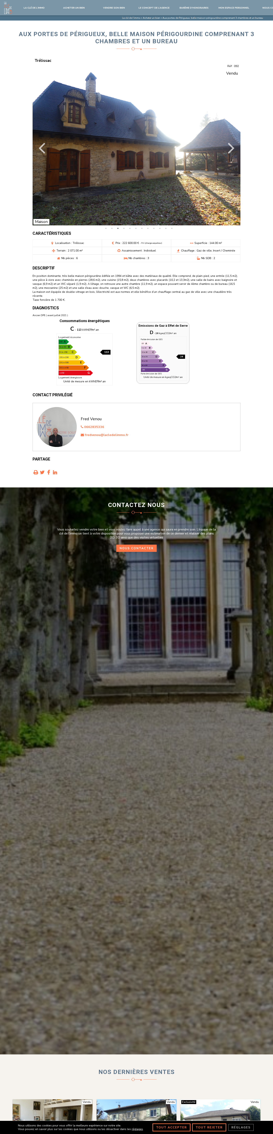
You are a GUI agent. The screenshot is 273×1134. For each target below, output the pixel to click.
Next (230, 147)
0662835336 (93, 427)
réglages (137, 1129)
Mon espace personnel (233, 7)
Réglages (241, 1127)
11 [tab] (166, 228)
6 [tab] (136, 228)
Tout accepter (171, 1127)
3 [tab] (118, 228)
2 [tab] (112, 228)
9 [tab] (154, 228)
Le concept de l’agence (153, 7)
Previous (42, 147)
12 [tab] (172, 228)
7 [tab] (142, 228)
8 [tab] (148, 228)
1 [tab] (106, 228)
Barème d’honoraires (193, 7)
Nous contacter (136, 548)
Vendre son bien (114, 7)
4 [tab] (124, 228)
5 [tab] (130, 228)
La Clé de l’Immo (34, 7)
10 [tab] (160, 228)
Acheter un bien (74, 7)
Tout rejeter (209, 1127)
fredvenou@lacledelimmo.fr (106, 435)
